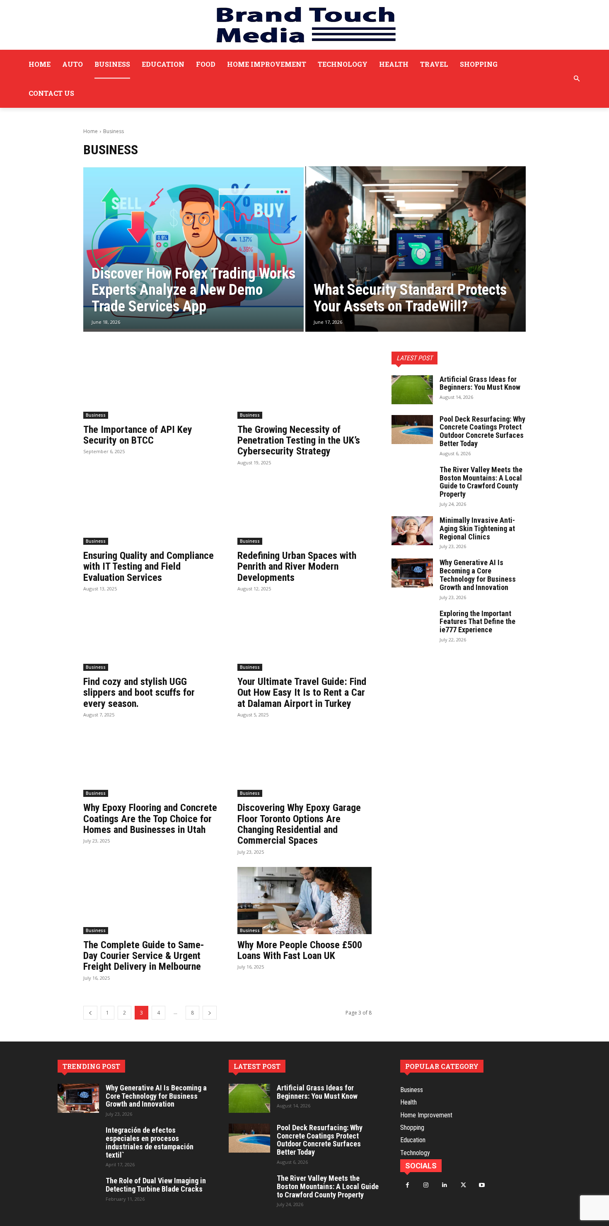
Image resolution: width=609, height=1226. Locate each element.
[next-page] (210, 1013)
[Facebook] (407, 1185)
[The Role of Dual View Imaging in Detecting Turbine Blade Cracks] (78, 1191)
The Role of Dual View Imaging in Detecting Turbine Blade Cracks (156, 1184)
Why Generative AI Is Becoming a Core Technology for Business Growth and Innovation (478, 574)
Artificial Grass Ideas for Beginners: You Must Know (480, 383)
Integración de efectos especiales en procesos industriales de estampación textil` (149, 1142)
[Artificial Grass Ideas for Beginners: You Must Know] (412, 389)
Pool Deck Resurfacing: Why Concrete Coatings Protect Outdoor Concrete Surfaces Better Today (482, 431)
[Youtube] (482, 1185)
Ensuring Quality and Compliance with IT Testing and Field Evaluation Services (148, 566)
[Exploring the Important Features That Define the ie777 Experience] (412, 623)
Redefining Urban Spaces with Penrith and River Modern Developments (296, 566)
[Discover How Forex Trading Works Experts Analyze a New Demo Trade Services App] (193, 249)
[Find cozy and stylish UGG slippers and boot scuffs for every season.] (150, 637)
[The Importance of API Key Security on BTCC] (150, 385)
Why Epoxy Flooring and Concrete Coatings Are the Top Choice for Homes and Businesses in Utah (150, 818)
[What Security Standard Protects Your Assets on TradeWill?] (415, 249)
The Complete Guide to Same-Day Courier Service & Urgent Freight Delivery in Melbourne (143, 956)
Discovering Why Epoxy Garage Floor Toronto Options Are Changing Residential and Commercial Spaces (299, 824)
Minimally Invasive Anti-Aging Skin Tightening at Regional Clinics (477, 528)
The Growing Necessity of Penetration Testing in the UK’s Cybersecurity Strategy (298, 440)
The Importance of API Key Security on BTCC (137, 435)
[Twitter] (463, 1185)
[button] (577, 79)
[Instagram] (426, 1185)
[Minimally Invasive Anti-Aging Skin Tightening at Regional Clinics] (412, 530)
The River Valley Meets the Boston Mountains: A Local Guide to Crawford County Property (481, 481)
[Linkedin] (444, 1185)
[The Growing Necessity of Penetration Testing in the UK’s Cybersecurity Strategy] (304, 385)
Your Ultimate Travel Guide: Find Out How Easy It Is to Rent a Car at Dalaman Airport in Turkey (301, 692)
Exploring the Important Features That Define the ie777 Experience (477, 621)
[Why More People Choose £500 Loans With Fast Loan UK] (304, 900)
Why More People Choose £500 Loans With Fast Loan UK (299, 950)
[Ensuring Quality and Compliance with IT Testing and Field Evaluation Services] (150, 511)
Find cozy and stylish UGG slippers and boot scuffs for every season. (139, 692)
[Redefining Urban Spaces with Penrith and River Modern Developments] (304, 511)
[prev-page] (90, 1013)
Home (90, 131)
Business (96, 415)
